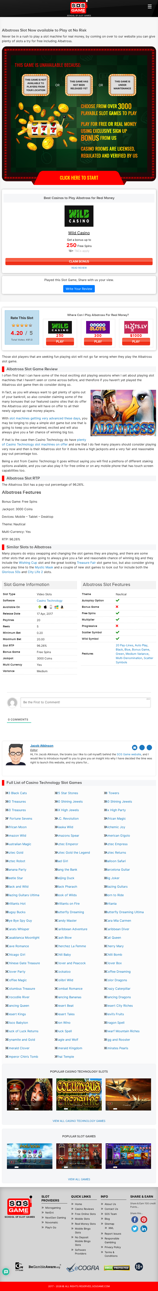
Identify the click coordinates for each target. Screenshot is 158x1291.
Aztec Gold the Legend (73, 852)
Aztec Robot (16, 861)
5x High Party (116, 810)
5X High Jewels (67, 810)
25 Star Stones (67, 793)
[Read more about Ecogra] (82, 1267)
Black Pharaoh (66, 886)
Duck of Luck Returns (22, 1031)
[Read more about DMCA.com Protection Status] (117, 1268)
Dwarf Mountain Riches (123, 1031)
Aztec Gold (15, 852)
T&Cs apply (81, 251)
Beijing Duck (65, 878)
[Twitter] (142, 747)
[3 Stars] (22, 325)
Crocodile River (18, 997)
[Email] (134, 747)
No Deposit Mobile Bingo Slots (83, 1241)
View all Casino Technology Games (79, 1120)
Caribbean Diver (117, 929)
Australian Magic (19, 844)
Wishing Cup (28, 563)
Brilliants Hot (16, 903)
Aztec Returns (116, 852)
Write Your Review (79, 289)
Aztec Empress (117, 844)
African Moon (17, 827)
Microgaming (53, 1207)
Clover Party (16, 971)
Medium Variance (137, 654)
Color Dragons (116, 980)
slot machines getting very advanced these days (44, 418)
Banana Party (16, 869)
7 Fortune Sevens (19, 818)
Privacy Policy (113, 1247)
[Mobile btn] (149, 6)
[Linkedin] (149, 747)
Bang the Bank (66, 869)
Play (60, 342)
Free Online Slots (85, 1213)
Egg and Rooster (118, 1039)
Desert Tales (65, 1014)
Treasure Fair (86, 563)
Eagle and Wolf (67, 1039)
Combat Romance (69, 988)
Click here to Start (79, 177)
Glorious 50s (11, 572)
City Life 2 (35, 572)
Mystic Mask (44, 567)
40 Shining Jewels (69, 801)
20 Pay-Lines (124, 645)
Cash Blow (64, 937)
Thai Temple (65, 1057)
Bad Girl (62, 861)
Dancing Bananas (68, 997)
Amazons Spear (67, 835)
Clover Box (114, 963)
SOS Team (111, 1213)
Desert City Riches (119, 1005)
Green (120, 654)
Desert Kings (16, 1014)
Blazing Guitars (117, 886)
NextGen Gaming (55, 1217)
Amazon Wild (16, 835)
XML (111, 1228)
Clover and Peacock (71, 963)
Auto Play (141, 645)
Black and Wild (18, 886)
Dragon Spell (115, 1022)
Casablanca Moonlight (23, 937)
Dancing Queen (18, 1005)
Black (119, 649)
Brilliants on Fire (68, 903)
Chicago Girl (16, 954)
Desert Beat (65, 1005)
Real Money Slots (85, 1223)
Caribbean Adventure (71, 929)
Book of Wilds (66, 895)
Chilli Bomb (114, 954)
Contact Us (111, 1208)
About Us (110, 1204)
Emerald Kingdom (69, 1048)
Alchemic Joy (115, 827)
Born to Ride (115, 895)
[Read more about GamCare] (19, 1266)
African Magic (116, 818)
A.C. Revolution (67, 818)
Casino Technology (49, 600)
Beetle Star (15, 878)
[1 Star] (13, 325)
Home (78, 1204)
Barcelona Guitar (118, 869)
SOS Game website (129, 754)
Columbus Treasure (21, 988)
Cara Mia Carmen (118, 920)
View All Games (79, 1179)
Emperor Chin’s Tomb (22, 1057)
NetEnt (49, 1212)
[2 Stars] (17, 325)
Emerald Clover (18, 1048)
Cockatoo (63, 971)
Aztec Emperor (67, 844)
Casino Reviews (84, 1208)
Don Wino (63, 1022)
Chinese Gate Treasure (23, 963)
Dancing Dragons (118, 997)
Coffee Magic (17, 980)
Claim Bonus (79, 261)
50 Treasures (16, 810)
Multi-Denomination (129, 658)
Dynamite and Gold (21, 1039)
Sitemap (109, 1223)
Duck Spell (64, 1031)
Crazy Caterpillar (118, 988)
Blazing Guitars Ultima (23, 895)
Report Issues (113, 1233)
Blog (107, 1218)
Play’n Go (50, 1227)
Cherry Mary (115, 946)
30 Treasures (16, 801)
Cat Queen (113, 937)
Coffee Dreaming (118, 971)
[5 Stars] (30, 325)
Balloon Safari (116, 861)
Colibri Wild (64, 980)
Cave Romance (18, 946)
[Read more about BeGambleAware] (44, 1266)
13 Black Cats (17, 793)
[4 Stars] (26, 325)
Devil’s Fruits (115, 1014)
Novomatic (51, 1222)
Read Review (79, 267)
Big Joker (112, 878)
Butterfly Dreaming (70, 912)
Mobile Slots (82, 1218)
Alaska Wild (64, 827)
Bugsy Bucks (16, 912)
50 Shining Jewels (119, 801)
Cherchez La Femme (71, 946)
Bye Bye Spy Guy (19, 920)
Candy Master (66, 920)
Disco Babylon (17, 1022)
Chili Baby (63, 954)
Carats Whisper (18, 929)
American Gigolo (118, 835)
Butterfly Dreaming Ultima (125, 912)
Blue (127, 649)
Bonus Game (140, 649)
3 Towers (112, 793)
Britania (111, 903)
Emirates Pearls (117, 1048)
